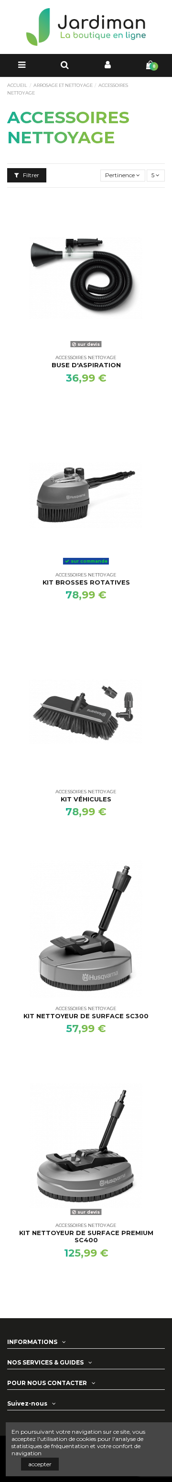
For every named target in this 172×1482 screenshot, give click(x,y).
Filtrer (30, 175)
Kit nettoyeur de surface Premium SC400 (86, 1236)
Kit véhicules (86, 799)
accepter (40, 1464)
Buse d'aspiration (86, 365)
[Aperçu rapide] (86, 348)
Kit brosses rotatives (86, 582)
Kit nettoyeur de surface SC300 (86, 1016)
